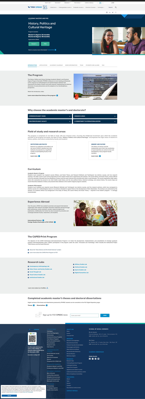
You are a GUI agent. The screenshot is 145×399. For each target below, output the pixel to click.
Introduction (32, 65)
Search (111, 7)
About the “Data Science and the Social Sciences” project (45, 249)
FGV (68, 1)
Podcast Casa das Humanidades (75, 345)
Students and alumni (92, 65)
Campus (69, 385)
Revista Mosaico (71, 353)
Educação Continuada (53, 381)
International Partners (35, 220)
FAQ (103, 65)
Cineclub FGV (70, 335)
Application (43, 65)
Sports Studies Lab (80, 270)
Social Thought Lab (35, 272)
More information (71, 65)
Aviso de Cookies (13, 392)
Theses (30, 305)
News (68, 331)
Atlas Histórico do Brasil (73, 349)
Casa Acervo (50, 346)
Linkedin (109, 12)
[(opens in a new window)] (47, 288)
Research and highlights (73, 340)
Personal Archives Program (54, 337)
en (100, 2)
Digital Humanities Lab (81, 272)
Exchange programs (52, 388)
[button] (95, 86)
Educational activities (72, 342)
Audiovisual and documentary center (76, 371)
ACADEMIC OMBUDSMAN (96, 352)
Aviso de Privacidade (28, 392)
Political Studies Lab (81, 267)
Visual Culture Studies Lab (37, 274)
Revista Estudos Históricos (73, 351)
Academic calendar (56, 65)
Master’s (33, 44)
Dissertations (41, 305)
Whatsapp (115, 12)
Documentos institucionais (74, 387)
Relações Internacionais (53, 377)
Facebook (107, 12)
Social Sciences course (53, 353)
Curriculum (50, 355)
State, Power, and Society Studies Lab (41, 269)
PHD (45, 44)
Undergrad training (72, 365)
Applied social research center (74, 369)
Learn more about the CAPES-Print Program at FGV (44, 252)
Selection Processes (52, 357)
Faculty (49, 359)
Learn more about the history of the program (42, 95)
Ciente (9, 395)
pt (97, 2)
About (68, 379)
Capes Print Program (72, 367)
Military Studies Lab (81, 264)
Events (68, 333)
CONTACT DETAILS (89, 2)
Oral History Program (53, 339)
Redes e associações (52, 390)
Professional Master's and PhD (55, 368)
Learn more (34, 156)
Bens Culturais (51, 373)
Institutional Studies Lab (37, 277)
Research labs (70, 361)
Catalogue (50, 331)
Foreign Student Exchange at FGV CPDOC (40, 222)
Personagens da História (73, 347)
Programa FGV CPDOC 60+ (54, 361)
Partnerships (50, 386)
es (102, 2)
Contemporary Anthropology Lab (39, 266)
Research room (51, 345)
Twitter (112, 12)
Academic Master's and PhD (54, 366)
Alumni (68, 383)
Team (81, 65)
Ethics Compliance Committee (74, 374)
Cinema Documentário (53, 375)
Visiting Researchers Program (74, 363)
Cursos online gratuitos (53, 379)
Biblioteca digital (71, 356)
